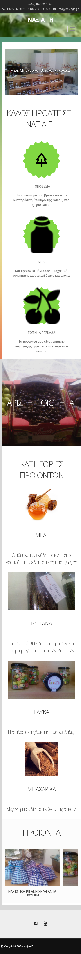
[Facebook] (35, 924)
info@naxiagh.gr (68, 9)
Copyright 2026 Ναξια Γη (19, 946)
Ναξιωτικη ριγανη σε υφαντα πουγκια (32, 893)
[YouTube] (45, 924)
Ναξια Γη (40, 19)
